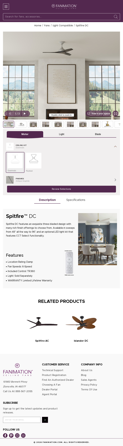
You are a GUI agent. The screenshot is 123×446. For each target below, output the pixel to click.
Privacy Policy (89, 385)
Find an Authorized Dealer (58, 380)
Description (47, 199)
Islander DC (81, 341)
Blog (83, 375)
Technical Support (52, 370)
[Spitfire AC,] (42, 323)
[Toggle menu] (6, 7)
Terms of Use (89, 389)
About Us (86, 370)
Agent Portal (49, 394)
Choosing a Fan (51, 385)
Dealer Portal (49, 389)
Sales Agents (89, 380)
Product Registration (54, 375)
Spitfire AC (42, 341)
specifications (75, 199)
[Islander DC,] (81, 323)
